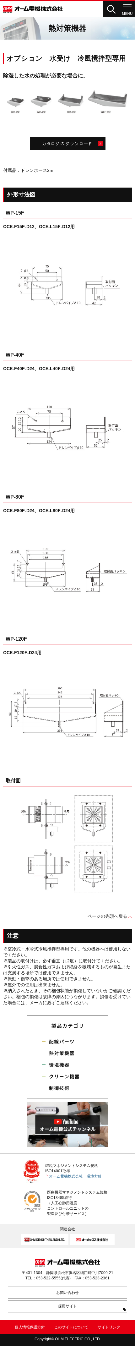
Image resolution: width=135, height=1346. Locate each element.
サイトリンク (109, 1327)
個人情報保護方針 (30, 1327)
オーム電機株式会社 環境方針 (75, 1176)
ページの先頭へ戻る (107, 916)
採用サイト (67, 1306)
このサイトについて (71, 1327)
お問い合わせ (67, 1292)
